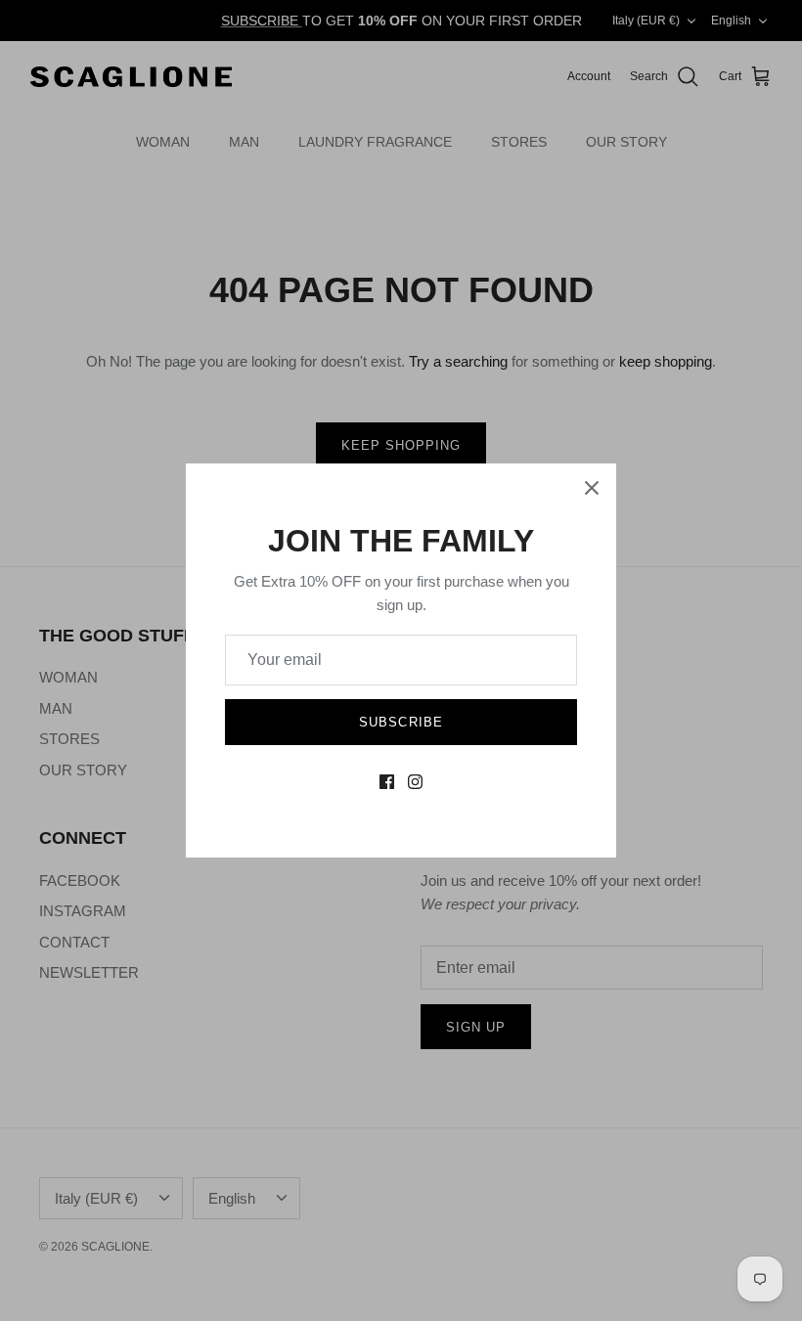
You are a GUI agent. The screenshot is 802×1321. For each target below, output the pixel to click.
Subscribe (400, 722)
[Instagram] (415, 781)
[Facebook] (386, 781)
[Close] (591, 487)
